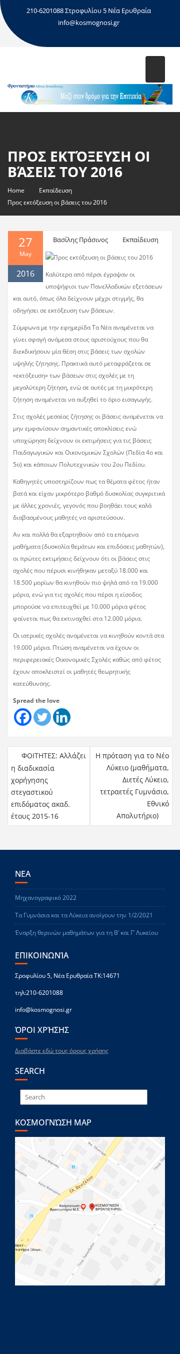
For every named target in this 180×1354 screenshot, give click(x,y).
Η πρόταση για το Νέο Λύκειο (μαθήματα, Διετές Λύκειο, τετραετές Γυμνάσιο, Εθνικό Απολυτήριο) (132, 785)
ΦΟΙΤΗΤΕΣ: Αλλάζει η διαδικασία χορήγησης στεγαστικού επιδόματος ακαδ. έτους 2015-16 (48, 786)
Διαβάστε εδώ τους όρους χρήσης (61, 1050)
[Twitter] (42, 717)
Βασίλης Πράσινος (80, 239)
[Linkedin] (61, 717)
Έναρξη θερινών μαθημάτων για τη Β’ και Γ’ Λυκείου (86, 932)
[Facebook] (23, 717)
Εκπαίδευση (140, 239)
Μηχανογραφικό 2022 (45, 897)
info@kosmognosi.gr (89, 22)
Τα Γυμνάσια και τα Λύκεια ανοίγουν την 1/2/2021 (84, 915)
